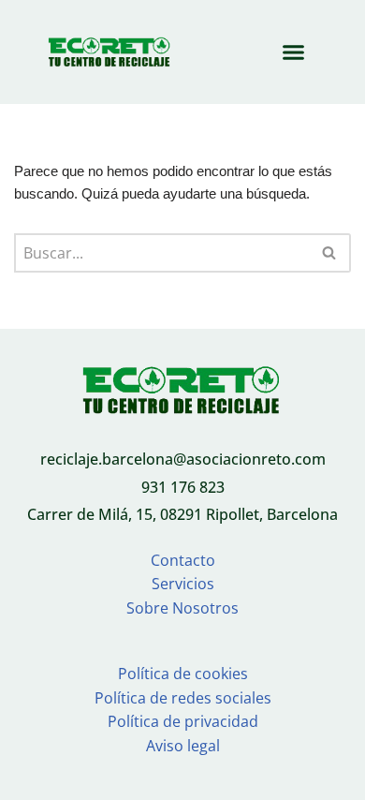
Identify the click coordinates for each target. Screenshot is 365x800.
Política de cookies (183, 673)
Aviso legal (183, 745)
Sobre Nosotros (182, 608)
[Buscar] (330, 253)
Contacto (183, 560)
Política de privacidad (183, 721)
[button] (294, 52)
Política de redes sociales (183, 698)
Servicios (183, 583)
